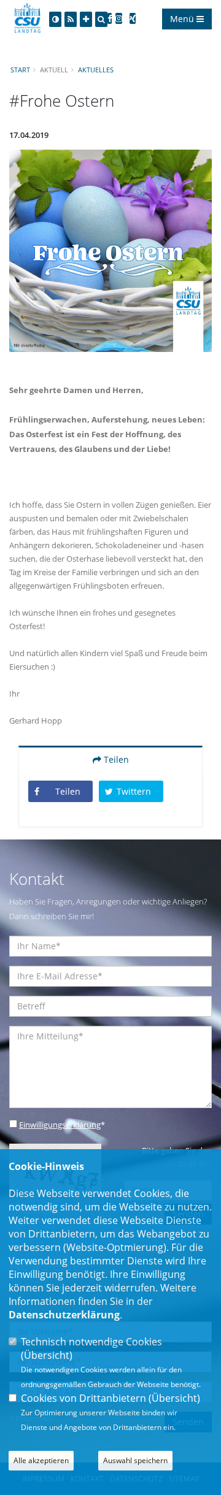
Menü (183, 19)
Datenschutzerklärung (64, 1314)
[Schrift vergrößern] (86, 19)
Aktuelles (96, 69)
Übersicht (46, 1355)
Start (20, 69)
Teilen (115, 759)
